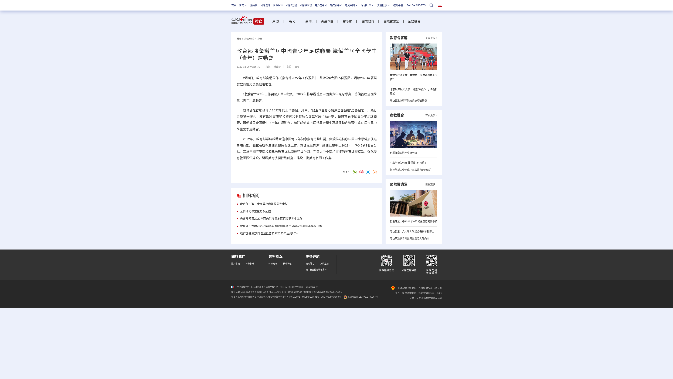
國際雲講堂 (391, 21)
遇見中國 (350, 5)
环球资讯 (272, 263)
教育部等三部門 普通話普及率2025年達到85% (269, 233)
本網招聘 (250, 263)
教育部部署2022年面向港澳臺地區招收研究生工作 (271, 218)
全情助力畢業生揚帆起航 (255, 211)
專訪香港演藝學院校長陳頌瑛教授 (408, 100)
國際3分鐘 (291, 5)
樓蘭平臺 (398, 5)
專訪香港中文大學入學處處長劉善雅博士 (412, 231)
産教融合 (415, 21)
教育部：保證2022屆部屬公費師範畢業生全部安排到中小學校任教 (281, 226)
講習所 (254, 5)
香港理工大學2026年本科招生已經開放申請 (413, 221)
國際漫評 (265, 5)
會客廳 (346, 21)
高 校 (310, 21)
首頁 (233, 5)
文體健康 (382, 5)
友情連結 (324, 263)
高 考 (292, 21)
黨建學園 (326, 21)
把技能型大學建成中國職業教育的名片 (411, 169)
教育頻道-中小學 (253, 38)
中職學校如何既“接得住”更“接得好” (409, 162)
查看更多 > (431, 37)
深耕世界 (366, 5)
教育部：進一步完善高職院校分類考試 (264, 203)
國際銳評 (278, 5)
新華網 (277, 66)
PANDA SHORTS (416, 5)
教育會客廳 (398, 38)
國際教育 (368, 21)
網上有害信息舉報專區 (316, 269)
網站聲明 (310, 263)
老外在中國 (321, 5)
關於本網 (235, 263)
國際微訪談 (306, 5)
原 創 (277, 21)
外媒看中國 (336, 5)
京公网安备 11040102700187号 (362, 297)
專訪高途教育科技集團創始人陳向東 (409, 238)
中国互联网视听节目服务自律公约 (247, 297)
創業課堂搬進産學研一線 (403, 152)
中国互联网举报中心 (245, 287)
